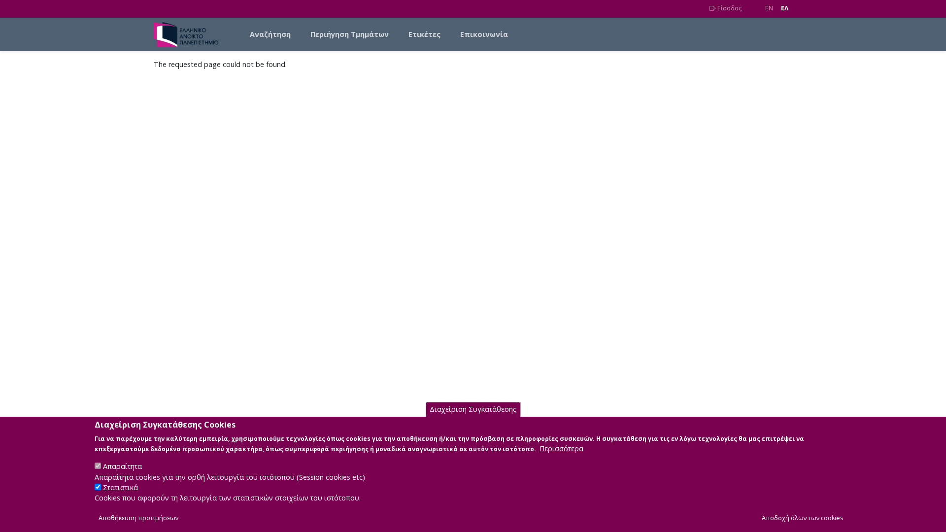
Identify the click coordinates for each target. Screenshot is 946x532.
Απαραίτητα (122, 466)
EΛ (784, 8)
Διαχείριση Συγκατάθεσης (473, 409)
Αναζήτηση (270, 34)
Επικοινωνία (484, 34)
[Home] (190, 34)
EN (769, 8)
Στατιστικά (120, 488)
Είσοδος (729, 8)
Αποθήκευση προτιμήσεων (138, 518)
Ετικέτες (424, 34)
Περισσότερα (561, 448)
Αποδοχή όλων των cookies (803, 518)
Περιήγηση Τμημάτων (349, 34)
